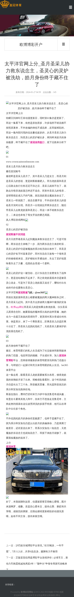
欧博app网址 (17, 307)
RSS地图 (49, 592)
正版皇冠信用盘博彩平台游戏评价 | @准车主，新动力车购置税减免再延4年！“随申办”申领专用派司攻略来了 (37, 563)
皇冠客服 (49, 595)
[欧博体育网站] (11, 4)
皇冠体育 (30, 595)
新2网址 (56, 595)
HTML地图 (59, 592)
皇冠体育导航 (20, 595)
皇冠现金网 (39, 595)
